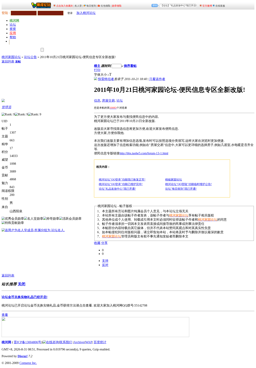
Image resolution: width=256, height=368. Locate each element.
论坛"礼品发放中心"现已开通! (117, 188)
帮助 (13, 37)
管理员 (6, 107)
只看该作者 (157, 79)
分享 (104, 243)
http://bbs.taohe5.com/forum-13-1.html (144, 153)
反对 (105, 265)
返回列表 (8, 61)
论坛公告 (30, 57)
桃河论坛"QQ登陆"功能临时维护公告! (188, 184)
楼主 (97, 65)
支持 (105, 260)
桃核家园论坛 (173, 179)
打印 (97, 70)
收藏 (97, 243)
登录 (70, 13)
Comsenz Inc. (28, 363)
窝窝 (13, 29)
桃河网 (14, 20)
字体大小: (101, 74)
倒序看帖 (130, 65)
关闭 (21, 284)
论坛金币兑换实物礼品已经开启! (24, 297)
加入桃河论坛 (86, 13)
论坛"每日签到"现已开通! (181, 188)
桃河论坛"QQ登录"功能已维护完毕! (121, 184)
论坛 (13, 24)
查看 (5, 314)
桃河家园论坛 (11, 57)
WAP (88, 342)
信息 (97, 100)
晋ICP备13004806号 (27, 342)
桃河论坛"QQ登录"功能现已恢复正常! (122, 179)
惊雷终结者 (106, 79)
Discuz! (23, 356)
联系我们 (65, 342)
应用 (13, 33)
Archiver (79, 342)
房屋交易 (108, 100)
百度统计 (100, 342)
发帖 (18, 61)
